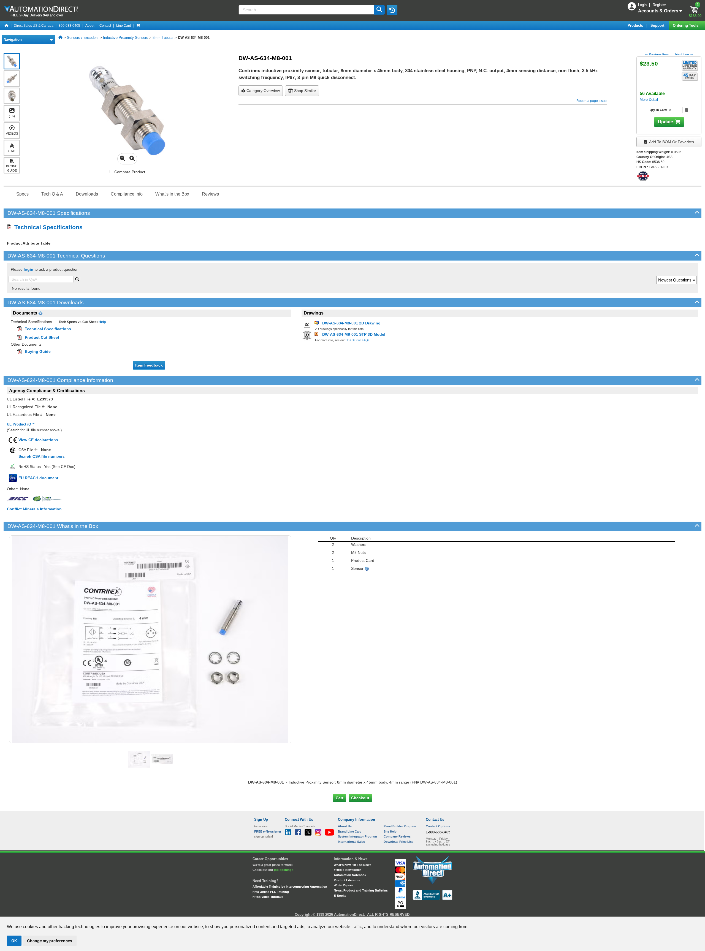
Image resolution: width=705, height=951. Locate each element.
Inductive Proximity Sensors (125, 38)
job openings (283, 869)
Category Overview (262, 90)
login (28, 269)
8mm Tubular (163, 38)
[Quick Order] (138, 25)
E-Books (340, 895)
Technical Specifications (47, 227)
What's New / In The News (352, 864)
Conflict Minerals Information (34, 509)
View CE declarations (38, 440)
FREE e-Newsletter (347, 869)
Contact (105, 26)
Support (657, 25)
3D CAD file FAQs (358, 340)
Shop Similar (304, 90)
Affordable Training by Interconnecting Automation (290, 886)
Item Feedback (149, 365)
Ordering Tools (686, 25)
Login (643, 5)
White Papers (343, 885)
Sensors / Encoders (83, 38)
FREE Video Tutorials (268, 896)
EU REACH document (38, 478)
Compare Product (129, 172)
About (89, 26)
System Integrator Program (357, 836)
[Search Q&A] (77, 278)
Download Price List (398, 841)
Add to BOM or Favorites (671, 142)
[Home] (7, 25)
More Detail (649, 99)
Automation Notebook (350, 875)
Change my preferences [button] (49, 940)
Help (102, 322)
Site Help (390, 831)
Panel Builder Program (400, 826)
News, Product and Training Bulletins (361, 890)
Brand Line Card (350, 831)
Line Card (123, 26)
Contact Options (438, 826)
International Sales (351, 841)
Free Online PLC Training (271, 891)
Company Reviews (397, 836)
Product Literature (347, 880)
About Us (345, 826)
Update (665, 122)
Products (636, 25)
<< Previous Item (657, 54)
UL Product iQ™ (21, 424)
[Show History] (392, 10)
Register (659, 5)
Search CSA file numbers (41, 456)
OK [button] (14, 940)
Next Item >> (684, 54)
